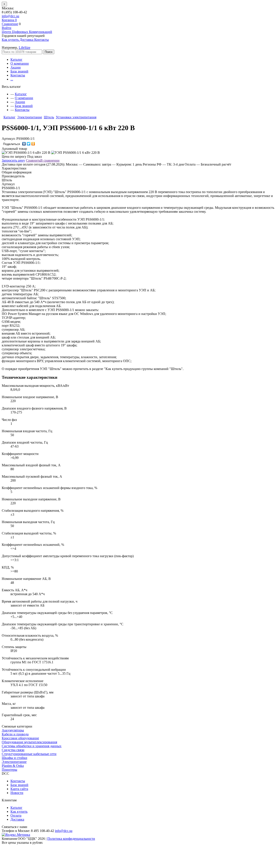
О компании (19, 63)
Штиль (49, 117)
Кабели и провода (15, 734)
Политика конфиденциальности (71, 838)
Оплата (15, 815)
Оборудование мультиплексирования (29, 742)
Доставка (17, 819)
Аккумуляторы (13, 730)
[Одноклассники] (33, 144)
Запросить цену (13, 160)
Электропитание (29, 117)
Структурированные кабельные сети (29, 754)
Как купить (18, 811)
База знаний (19, 71)
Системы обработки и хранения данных (31, 746)
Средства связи (13, 750)
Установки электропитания (76, 117)
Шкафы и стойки (14, 758)
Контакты (17, 75)
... (11, 79)
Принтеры (9, 769)
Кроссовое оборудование (20, 738)
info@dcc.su (10, 16)
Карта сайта (19, 789)
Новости (16, 793)
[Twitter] (28, 144)
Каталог (16, 59)
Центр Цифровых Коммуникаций (27, 32)
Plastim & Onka (13, 766)
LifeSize (24, 47)
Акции (15, 67)
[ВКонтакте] (24, 144)
